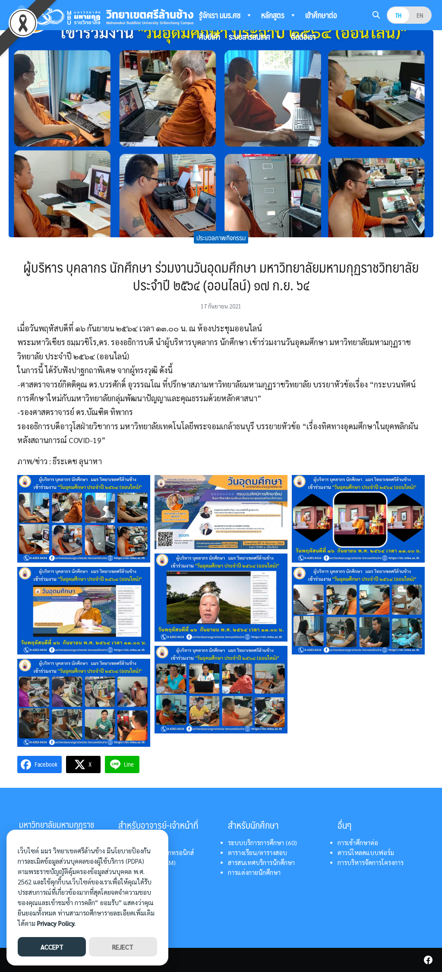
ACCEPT (52, 947)
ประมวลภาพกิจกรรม (221, 237)
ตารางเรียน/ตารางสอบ (257, 852)
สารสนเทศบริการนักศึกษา (261, 862)
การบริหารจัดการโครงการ (371, 862)
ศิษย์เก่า (209, 36)
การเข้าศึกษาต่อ (358, 842)
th (398, 15)
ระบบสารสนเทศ (250, 36)
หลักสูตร (273, 15)
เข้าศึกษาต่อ (321, 15)
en (420, 15)
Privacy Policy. (56, 923)
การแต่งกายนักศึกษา (254, 872)
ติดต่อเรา (303, 36)
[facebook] (428, 960)
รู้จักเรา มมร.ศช (220, 15)
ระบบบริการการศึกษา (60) (262, 842)
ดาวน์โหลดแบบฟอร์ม (366, 852)
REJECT (122, 947)
